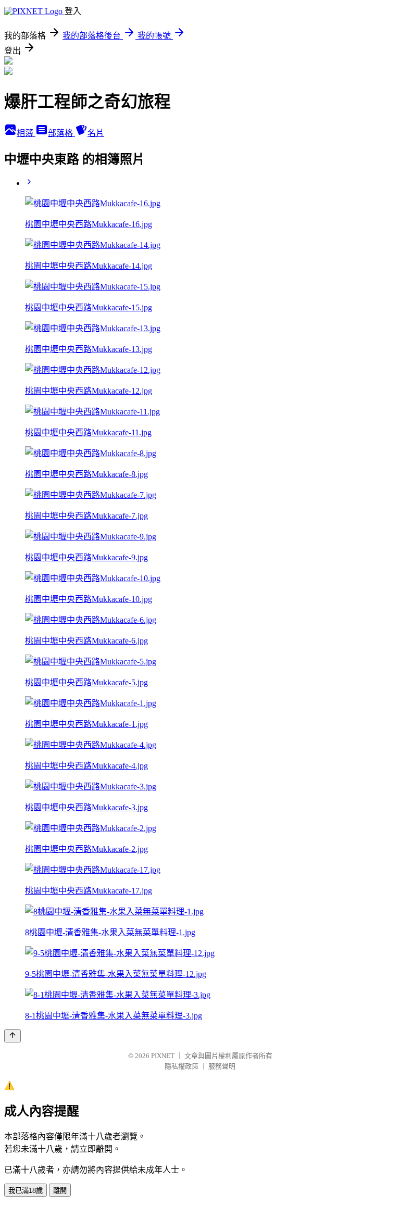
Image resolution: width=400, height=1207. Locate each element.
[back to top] (12, 1035)
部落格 (61, 133)
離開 (60, 1191)
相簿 (26, 133)
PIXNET (162, 1056)
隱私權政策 (181, 1066)
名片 (96, 133)
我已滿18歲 (25, 1191)
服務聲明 (221, 1066)
